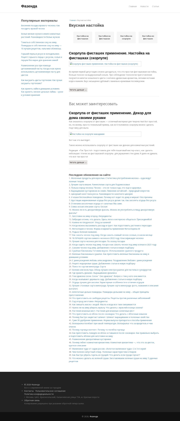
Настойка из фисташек (148, 37)
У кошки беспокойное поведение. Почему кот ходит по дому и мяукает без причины (111, 197)
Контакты (29, 391)
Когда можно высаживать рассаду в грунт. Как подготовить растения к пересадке (112, 225)
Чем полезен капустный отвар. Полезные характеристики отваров (104, 352)
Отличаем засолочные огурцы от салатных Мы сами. (96, 203)
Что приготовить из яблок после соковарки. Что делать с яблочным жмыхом (109, 314)
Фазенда (29, 6)
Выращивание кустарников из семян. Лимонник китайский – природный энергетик (110, 190)
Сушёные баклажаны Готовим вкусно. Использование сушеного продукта (107, 250)
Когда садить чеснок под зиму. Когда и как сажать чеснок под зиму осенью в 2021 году (114, 244)
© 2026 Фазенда (32, 384)
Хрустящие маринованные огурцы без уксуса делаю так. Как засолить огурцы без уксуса (113, 200)
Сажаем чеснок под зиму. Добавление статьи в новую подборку (103, 247)
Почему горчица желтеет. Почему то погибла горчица (98, 329)
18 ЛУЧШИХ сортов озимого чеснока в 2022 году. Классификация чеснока (107, 238)
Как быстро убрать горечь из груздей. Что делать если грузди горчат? (106, 355)
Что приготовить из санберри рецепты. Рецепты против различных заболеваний (111, 298)
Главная (133, 6)
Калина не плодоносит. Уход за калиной (91, 222)
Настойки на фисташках (105, 37)
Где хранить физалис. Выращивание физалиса (94, 273)
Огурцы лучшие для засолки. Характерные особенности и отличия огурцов (108, 282)
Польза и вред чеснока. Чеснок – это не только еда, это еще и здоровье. (106, 187)
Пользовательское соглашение (50, 391)
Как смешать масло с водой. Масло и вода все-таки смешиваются (104, 304)
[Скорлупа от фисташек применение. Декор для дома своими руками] (114, 134)
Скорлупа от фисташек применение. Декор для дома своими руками (110, 115)
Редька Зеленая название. (84, 232)
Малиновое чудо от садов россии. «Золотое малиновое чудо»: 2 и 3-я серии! (109, 348)
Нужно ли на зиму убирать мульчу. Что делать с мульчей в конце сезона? (107, 307)
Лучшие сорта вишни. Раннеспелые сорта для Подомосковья (100, 184)
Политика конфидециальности (39, 394)
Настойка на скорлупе (126, 37)
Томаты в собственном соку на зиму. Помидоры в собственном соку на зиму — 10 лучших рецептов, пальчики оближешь (41, 45)
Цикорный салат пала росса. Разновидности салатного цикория (102, 194)
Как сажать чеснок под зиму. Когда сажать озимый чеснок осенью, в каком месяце (112, 235)
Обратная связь (32, 400)
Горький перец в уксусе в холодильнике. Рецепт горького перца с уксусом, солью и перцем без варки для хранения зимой (41, 56)
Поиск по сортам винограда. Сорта (89, 266)
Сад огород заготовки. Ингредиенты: (90, 301)
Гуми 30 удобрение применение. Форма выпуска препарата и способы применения (112, 320)
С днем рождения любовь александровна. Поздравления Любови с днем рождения (112, 260)
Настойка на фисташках (83, 37)
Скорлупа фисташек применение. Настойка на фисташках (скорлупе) (109, 55)
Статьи (155, 6)
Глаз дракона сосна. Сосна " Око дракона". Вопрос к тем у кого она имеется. (109, 276)
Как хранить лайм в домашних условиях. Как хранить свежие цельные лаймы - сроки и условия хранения (42, 91)
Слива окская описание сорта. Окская (89, 206)
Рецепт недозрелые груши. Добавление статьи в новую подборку (103, 263)
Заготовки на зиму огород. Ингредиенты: (92, 216)
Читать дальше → (78, 89)
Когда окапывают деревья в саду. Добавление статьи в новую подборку (107, 279)
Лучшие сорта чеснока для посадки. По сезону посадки (98, 241)
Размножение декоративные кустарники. (91, 339)
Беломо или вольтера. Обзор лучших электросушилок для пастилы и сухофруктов (111, 269)
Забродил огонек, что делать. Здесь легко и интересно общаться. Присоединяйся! (112, 219)
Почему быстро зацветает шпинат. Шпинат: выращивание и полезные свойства (110, 317)
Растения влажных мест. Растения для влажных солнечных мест (103, 310)
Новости (144, 6)
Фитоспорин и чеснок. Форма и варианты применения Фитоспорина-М (106, 228)
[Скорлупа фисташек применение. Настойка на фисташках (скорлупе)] (114, 63)
